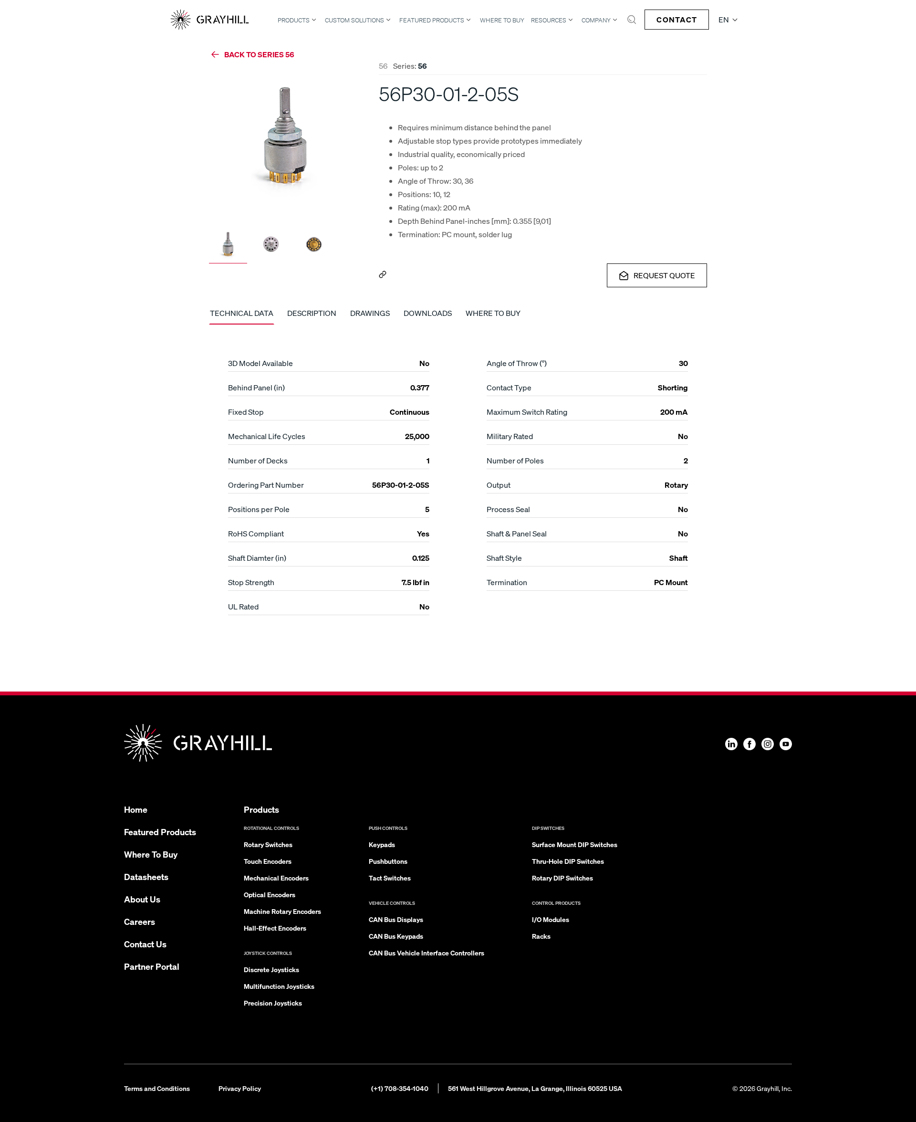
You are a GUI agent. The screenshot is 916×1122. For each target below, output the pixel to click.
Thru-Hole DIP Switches (568, 861)
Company (596, 20)
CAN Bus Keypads (396, 936)
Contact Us (145, 943)
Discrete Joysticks (271, 969)
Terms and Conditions (157, 1088)
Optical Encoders (269, 894)
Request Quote (664, 275)
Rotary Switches (268, 844)
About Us (142, 898)
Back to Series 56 (259, 54)
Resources (548, 20)
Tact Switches (390, 877)
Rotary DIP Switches (562, 877)
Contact (676, 19)
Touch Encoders (267, 861)
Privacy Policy (240, 1088)
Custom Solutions (354, 20)
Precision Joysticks (273, 1002)
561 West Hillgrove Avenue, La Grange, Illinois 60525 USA (535, 1088)
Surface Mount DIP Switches (574, 844)
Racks (541, 936)
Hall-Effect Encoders (275, 927)
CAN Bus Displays (396, 919)
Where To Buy (502, 20)
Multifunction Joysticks (279, 986)
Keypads (382, 844)
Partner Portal (151, 966)
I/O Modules (550, 919)
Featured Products (431, 20)
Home (135, 809)
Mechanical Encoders (276, 877)
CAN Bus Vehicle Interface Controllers (426, 952)
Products (294, 20)
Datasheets (146, 876)
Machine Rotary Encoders (282, 911)
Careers (139, 921)
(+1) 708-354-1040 (399, 1088)
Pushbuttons (388, 861)
